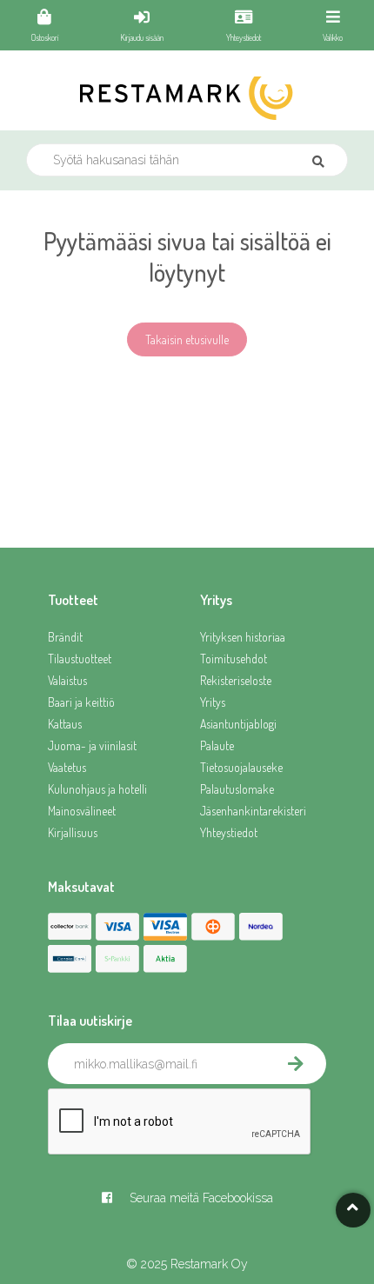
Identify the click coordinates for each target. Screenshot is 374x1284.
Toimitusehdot (233, 658)
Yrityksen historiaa (242, 636)
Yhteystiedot (228, 832)
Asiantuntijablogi (238, 723)
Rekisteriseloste (235, 680)
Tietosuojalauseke (241, 767)
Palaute (217, 745)
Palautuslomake (237, 789)
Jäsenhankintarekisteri (253, 810)
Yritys (212, 702)
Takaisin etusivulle (187, 339)
